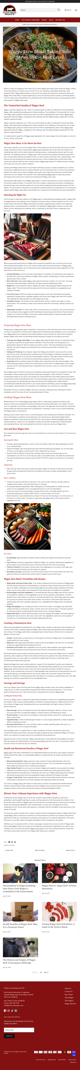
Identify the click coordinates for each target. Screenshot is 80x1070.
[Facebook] (5, 1011)
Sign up (9, 1036)
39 (41, 972)
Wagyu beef (19, 93)
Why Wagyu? (69, 1001)
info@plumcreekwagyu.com (13, 1005)
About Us (68, 988)
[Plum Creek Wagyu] (10, 10)
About (44, 20)
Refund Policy (62, 1059)
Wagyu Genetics (70, 1004)
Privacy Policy (72, 1059)
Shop (17, 20)
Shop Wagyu (69, 997)
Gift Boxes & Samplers (30, 20)
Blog (51, 20)
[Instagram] (9, 1011)
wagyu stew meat (21, 329)
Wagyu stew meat (21, 100)
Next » (46, 972)
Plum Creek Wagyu (10, 826)
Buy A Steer (69, 994)
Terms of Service (40, 1059)
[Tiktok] (12, 1011)
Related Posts (40, 860)
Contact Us (60, 20)
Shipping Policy (52, 1059)
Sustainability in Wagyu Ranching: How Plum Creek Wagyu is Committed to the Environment (19, 889)
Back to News (40, 850)
